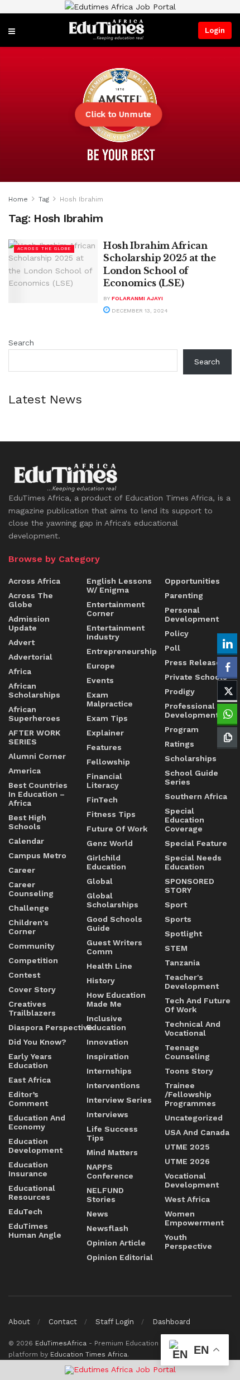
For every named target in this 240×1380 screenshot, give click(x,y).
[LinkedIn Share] (227, 643)
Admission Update (29, 623)
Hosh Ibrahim (81, 199)
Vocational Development (192, 1180)
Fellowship (108, 761)
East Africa (29, 1079)
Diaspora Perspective (50, 1027)
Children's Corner (28, 927)
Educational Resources (31, 1192)
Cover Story (32, 989)
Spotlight (183, 933)
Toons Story (189, 1070)
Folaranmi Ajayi (137, 298)
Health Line (109, 965)
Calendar (26, 840)
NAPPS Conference (110, 1171)
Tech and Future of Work (198, 1005)
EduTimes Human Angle (34, 1230)
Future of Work (117, 828)
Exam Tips (107, 718)
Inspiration (108, 1056)
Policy (177, 633)
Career (21, 869)
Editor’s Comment (28, 1099)
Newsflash (107, 1228)
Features (104, 747)
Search (21, 342)
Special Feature (196, 843)
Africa (19, 671)
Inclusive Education (106, 1023)
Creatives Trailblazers (32, 1008)
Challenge (28, 907)
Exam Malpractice (110, 699)
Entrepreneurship (122, 651)
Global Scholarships (112, 900)
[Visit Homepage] (106, 30)
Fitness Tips (111, 814)
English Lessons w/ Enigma (119, 585)
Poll (172, 647)
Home (18, 199)
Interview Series (119, 1099)
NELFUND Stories (105, 1195)
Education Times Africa (88, 1354)
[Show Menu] (11, 30)
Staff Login (114, 1322)
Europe (101, 665)
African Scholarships (34, 690)
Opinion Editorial (120, 1257)
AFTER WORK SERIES (34, 737)
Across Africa (34, 580)
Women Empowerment (194, 1218)
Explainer (105, 732)
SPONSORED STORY (189, 886)
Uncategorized (194, 1117)
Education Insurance (28, 1169)
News (97, 1213)
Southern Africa (196, 796)
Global (100, 881)
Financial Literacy (104, 781)
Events (100, 680)
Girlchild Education (106, 862)
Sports (178, 919)
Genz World (110, 843)
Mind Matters (112, 1152)
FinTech (102, 799)
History (101, 980)
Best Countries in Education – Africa (38, 794)
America (24, 770)
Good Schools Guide (114, 923)
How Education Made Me (116, 999)
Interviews (107, 1114)
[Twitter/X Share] (227, 690)
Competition (33, 960)
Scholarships (191, 758)
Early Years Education (30, 1061)
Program (182, 729)
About (19, 1322)
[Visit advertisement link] (120, 6)
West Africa (187, 1199)
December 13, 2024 (139, 310)
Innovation (107, 1041)
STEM (176, 948)
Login (215, 30)
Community (31, 945)
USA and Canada (197, 1132)
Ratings (179, 743)
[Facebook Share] (227, 667)
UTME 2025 (187, 1146)
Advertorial (30, 656)
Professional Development (192, 710)
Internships (109, 1070)
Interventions (113, 1085)
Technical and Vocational (192, 1028)
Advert (21, 642)
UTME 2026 (187, 1161)
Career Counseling (31, 889)
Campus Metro (37, 855)
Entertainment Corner (116, 609)
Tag (44, 199)
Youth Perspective (188, 1242)
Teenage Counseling (187, 1052)
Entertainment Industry (116, 632)
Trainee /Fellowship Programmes (190, 1094)
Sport (176, 904)
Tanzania (182, 962)
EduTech (25, 1211)
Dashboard (171, 1322)
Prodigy (180, 691)
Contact (63, 1322)
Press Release (193, 662)
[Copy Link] (227, 737)
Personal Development (192, 614)
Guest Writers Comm (114, 947)
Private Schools (196, 676)
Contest (24, 974)
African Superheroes (34, 714)
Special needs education (193, 862)
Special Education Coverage (184, 819)
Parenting (184, 595)
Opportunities (192, 580)
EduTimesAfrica (61, 1343)
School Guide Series (191, 777)
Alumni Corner (37, 756)
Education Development (35, 1146)
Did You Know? (37, 1041)
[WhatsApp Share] (227, 714)
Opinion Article (116, 1242)
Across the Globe (44, 248)
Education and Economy (36, 1122)
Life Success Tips (112, 1133)
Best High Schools (27, 822)
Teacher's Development (192, 981)
